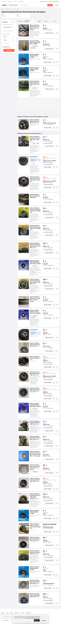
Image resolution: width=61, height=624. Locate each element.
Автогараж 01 (46, 44)
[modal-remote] (39, 21)
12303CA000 (32, 317)
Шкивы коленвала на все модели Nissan (29, 133)
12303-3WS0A (33, 47)
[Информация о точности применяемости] (39, 160)
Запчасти (3, 612)
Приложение (21, 1)
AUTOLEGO (45, 197)
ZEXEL (37, 143)
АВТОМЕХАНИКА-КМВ (48, 527)
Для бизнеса (3, 1)
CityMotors (45, 333)
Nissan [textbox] (5, 36)
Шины (7, 612)
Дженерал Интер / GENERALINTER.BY (52, 160)
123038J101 (35, 87)
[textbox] (9, 43)
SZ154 (44, 57)
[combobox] (9, 36)
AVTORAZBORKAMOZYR (48, 583)
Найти (50, 5)
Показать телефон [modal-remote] (49, 33)
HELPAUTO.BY (46, 139)
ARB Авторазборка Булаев (49, 123)
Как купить (10, 1)
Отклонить (43, 620)
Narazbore (45, 597)
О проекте (15, 1)
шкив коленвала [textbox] (7, 27)
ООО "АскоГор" (47, 346)
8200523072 (35, 471)
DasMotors (45, 360)
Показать (9, 50)
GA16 (34, 163)
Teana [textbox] (5, 40)
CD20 (34, 143)
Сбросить (13, 22)
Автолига (45, 84)
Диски (11, 612)
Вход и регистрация (44, 1)
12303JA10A (35, 46)
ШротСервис (46, 454)
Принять (37, 620)
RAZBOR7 (45, 28)
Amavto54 (45, 264)
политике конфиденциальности (33, 617)
